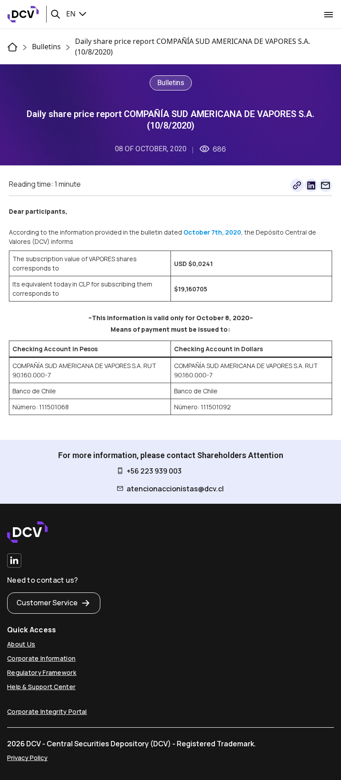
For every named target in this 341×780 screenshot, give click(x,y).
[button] (55, 14)
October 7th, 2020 (212, 232)
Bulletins (46, 46)
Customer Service (47, 603)
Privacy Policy (27, 757)
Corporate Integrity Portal (47, 711)
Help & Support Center (41, 686)
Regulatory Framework (41, 672)
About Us (21, 644)
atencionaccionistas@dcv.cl (175, 489)
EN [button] (71, 14)
